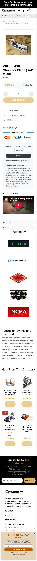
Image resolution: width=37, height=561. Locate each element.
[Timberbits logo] (8, 11)
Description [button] (7, 222)
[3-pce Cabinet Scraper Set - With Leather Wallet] (27, 417)
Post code (27, 147)
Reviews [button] (6, 228)
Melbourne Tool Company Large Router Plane (10, 392)
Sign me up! (30, 480)
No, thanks (18, 557)
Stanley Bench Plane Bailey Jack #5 (26, 392)
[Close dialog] (34, 534)
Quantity (9, 147)
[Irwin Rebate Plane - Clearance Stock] (10, 417)
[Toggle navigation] (33, 11)
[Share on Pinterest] (16, 127)
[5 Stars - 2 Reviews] (10, 433)
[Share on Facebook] (10, 127)
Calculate (18, 156)
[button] (27, 11)
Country (17, 147)
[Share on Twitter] (13, 127)
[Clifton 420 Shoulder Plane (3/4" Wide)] (18, 44)
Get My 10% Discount (18, 549)
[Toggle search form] (19, 11)
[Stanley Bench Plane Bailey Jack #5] (27, 382)
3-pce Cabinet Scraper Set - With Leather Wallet (27, 428)
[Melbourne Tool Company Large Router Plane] (10, 382)
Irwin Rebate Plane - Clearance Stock (10, 428)
